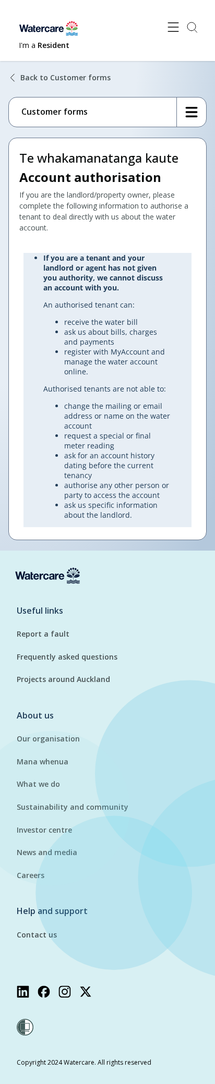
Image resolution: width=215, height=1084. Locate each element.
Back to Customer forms (65, 77)
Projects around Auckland (63, 679)
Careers (30, 875)
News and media (47, 852)
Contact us (37, 935)
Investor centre (44, 830)
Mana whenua (42, 761)
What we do (38, 784)
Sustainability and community (72, 807)
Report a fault (43, 634)
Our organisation (48, 739)
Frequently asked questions (67, 657)
